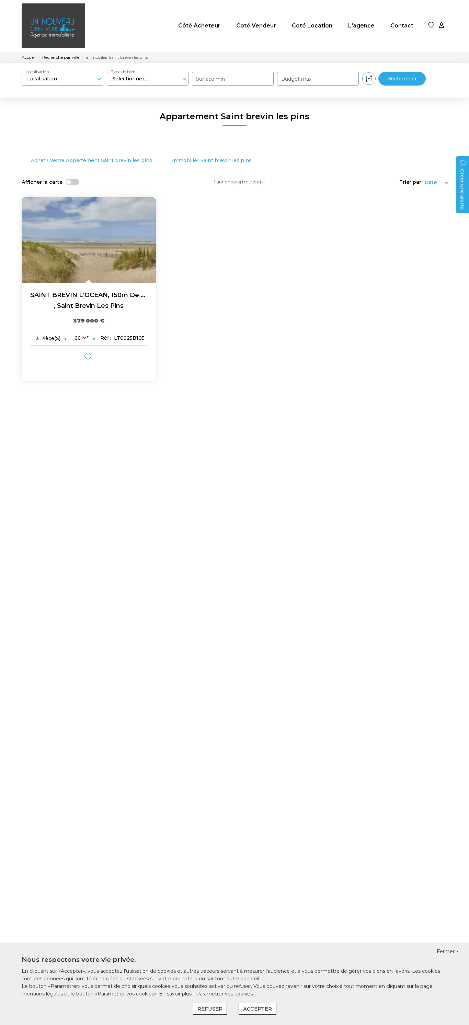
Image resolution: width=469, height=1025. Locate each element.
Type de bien (123, 71)
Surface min (210, 79)
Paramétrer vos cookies (224, 994)
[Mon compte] (441, 25)
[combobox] (62, 78)
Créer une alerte (462, 189)
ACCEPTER (257, 1008)
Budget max (296, 79)
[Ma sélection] (431, 25)
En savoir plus (176, 994)
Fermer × (448, 951)
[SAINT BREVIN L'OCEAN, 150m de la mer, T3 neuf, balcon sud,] (89, 240)
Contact (401, 25)
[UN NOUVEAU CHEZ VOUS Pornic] (53, 25)
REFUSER (209, 1008)
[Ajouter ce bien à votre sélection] (88, 357)
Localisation (37, 71)
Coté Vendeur (256, 25)
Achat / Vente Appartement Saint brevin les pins (91, 160)
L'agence (361, 25)
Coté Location (312, 25)
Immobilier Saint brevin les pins (212, 160)
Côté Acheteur (199, 25)
